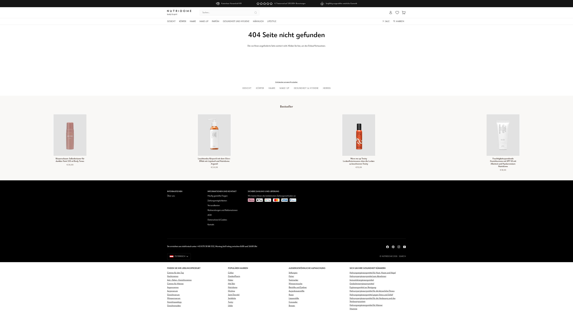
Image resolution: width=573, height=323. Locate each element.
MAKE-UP (284, 88)
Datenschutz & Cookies (217, 220)
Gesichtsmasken (174, 306)
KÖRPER (260, 88)
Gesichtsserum (173, 295)
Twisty (230, 302)
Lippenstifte (294, 298)
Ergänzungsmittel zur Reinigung (363, 287)
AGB (209, 215)
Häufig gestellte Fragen (218, 196)
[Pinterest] (393, 247)
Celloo (231, 273)
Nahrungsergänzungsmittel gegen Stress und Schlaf (371, 295)
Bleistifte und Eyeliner (298, 287)
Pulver (291, 276)
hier (299, 46)
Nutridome (387, 256)
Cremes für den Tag (175, 273)
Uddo (230, 306)
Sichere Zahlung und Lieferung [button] (263, 191)
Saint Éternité (233, 295)
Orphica (231, 291)
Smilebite (232, 298)
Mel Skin (231, 284)
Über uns (171, 196)
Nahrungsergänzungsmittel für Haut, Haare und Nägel (373, 273)
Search (402, 256)
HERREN (327, 88)
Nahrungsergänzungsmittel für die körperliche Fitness (372, 291)
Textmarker (293, 280)
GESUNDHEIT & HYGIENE (306, 88)
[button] (172, 21)
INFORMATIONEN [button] (174, 191)
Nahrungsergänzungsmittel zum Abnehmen (368, 276)
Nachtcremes (172, 276)
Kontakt (211, 225)
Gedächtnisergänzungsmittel (362, 284)
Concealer (293, 302)
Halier (230, 280)
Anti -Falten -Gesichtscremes (179, 280)
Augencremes (173, 287)
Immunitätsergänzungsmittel (362, 280)
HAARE (272, 88)
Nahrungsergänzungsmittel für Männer (366, 305)
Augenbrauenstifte (296, 291)
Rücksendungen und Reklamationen (223, 210)
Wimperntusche (295, 284)
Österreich (180, 256)
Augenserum (172, 291)
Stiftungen (293, 273)
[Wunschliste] (397, 12)
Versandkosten (214, 205)
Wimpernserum (173, 298)
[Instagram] (399, 247)
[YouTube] (404, 247)
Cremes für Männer (175, 284)
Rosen (291, 295)
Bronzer (292, 306)
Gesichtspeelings (174, 302)
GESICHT (247, 88)
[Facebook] (387, 247)
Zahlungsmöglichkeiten (217, 201)
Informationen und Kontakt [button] (222, 191)
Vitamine (353, 309)
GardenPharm (234, 276)
